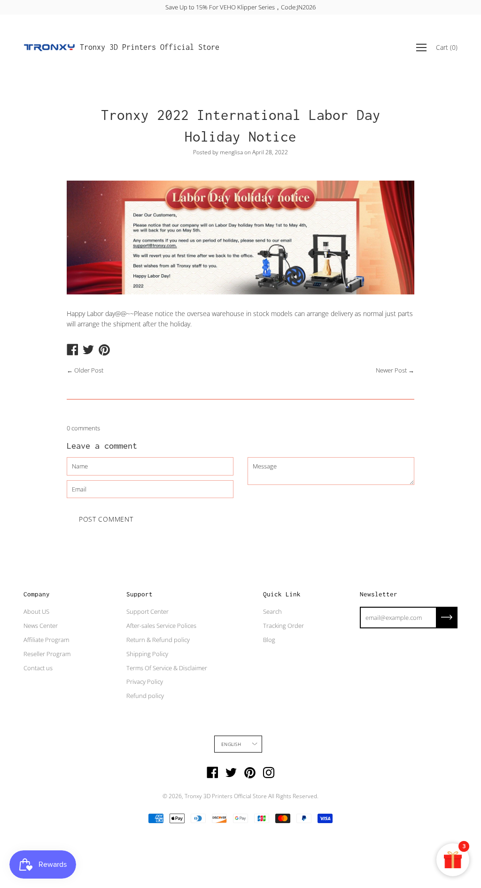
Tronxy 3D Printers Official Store (149, 47)
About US (36, 611)
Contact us (38, 668)
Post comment (106, 519)
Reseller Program (46, 654)
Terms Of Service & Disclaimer (166, 668)
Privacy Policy (144, 681)
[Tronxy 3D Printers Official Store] (49, 47)
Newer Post (391, 370)
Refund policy (145, 695)
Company (36, 594)
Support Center (147, 611)
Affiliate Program (46, 639)
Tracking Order (283, 625)
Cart (447, 47)
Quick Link (282, 594)
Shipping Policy (147, 654)
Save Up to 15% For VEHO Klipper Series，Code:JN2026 (240, 7)
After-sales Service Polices (161, 625)
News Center (40, 625)
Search (272, 611)
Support (139, 594)
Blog (269, 639)
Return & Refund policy (158, 639)
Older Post (88, 370)
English (230, 744)
